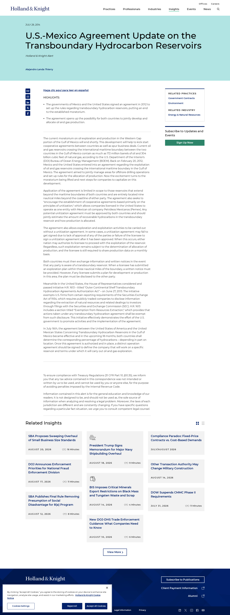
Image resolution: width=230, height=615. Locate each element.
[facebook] (197, 610)
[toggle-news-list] (203, 423)
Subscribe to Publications (182, 579)
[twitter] (185, 610)
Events (191, 9)
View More (114, 552)
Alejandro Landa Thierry (39, 69)
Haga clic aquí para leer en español (66, 90)
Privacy (142, 610)
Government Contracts (181, 98)
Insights (174, 9)
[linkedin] (180, 610)
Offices (203, 4)
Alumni (193, 595)
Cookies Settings (20, 606)
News (207, 9)
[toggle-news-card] (197, 423)
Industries (154, 9)
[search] (218, 9)
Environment (175, 103)
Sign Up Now (184, 142)
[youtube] (203, 610)
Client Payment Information (179, 588)
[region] (57, 598)
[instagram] (191, 610)
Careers (215, 4)
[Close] (107, 587)
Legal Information (122, 610)
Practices (109, 9)
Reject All (72, 606)
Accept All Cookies (96, 606)
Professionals (131, 9)
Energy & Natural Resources (184, 114)
